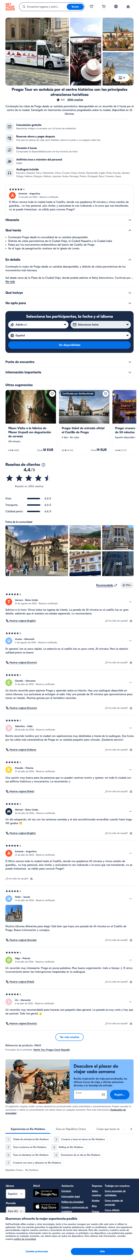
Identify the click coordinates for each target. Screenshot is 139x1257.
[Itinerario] (130, 220)
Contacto (66, 1191)
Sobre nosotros (96, 1193)
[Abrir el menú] (130, 601)
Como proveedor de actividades (115, 1193)
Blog (94, 1206)
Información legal (70, 1196)
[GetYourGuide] (10, 7)
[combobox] (43, 7)
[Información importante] (130, 372)
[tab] (27, 1129)
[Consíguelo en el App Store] (46, 1207)
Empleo (96, 1200)
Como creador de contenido (114, 1202)
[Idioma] (116, 6)
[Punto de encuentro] (130, 362)
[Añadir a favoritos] (52, 394)
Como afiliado (112, 1210)
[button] (69, 100)
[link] (30, 422)
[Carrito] (103, 6)
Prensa (95, 1211)
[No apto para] (130, 303)
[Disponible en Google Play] (46, 1193)
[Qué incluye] (130, 293)
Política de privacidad (72, 1202)
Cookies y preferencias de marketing (74, 1209)
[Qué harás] (130, 230)
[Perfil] (128, 6)
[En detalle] (130, 259)
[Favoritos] (91, 6)
